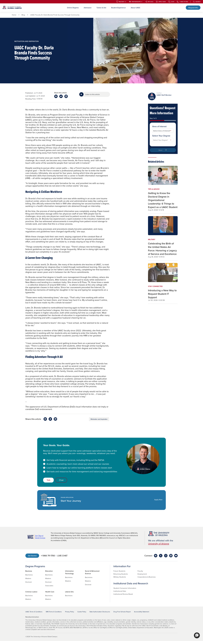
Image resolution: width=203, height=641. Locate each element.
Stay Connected (155, 286)
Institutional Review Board (123, 594)
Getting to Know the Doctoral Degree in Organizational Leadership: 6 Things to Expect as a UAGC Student (162, 200)
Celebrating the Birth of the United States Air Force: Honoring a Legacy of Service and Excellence (162, 249)
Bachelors (29, 575)
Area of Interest (159, 126)
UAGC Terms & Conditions (33, 612)
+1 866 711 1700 (183, 1)
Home (14, 15)
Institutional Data (119, 591)
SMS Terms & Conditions (54, 612)
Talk (48, 480)
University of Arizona (158, 543)
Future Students (119, 571)
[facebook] (155, 555)
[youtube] (176, 555)
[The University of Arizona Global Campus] (12, 7)
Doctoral (28, 582)
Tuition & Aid (101, 7)
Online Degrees (73, 7)
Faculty (140, 571)
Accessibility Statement (141, 612)
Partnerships (136, 1)
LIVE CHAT (62, 555)
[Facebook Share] (56, 96)
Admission (87, 7)
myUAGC (150, 1)
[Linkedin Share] (66, 96)
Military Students (119, 577)
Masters (28, 578)
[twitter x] (160, 555)
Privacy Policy (69, 612)
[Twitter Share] (61, 96)
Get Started (32, 555)
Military (121, 1)
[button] (197, 635)
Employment (142, 574)
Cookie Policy (81, 612)
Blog (23, 15)
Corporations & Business (147, 577)
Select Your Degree (161, 135)
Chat (172, 1)
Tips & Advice (153, 189)
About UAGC (135, 7)
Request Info (193, 7)
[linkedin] (171, 555)
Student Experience (118, 7)
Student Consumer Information (124, 588)
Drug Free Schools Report (122, 612)
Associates (49, 585)
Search (197, 1)
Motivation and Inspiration (99, 419)
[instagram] (165, 555)
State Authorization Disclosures (100, 612)
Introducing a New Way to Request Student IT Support (162, 293)
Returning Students (120, 574)
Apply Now (162, 1)
